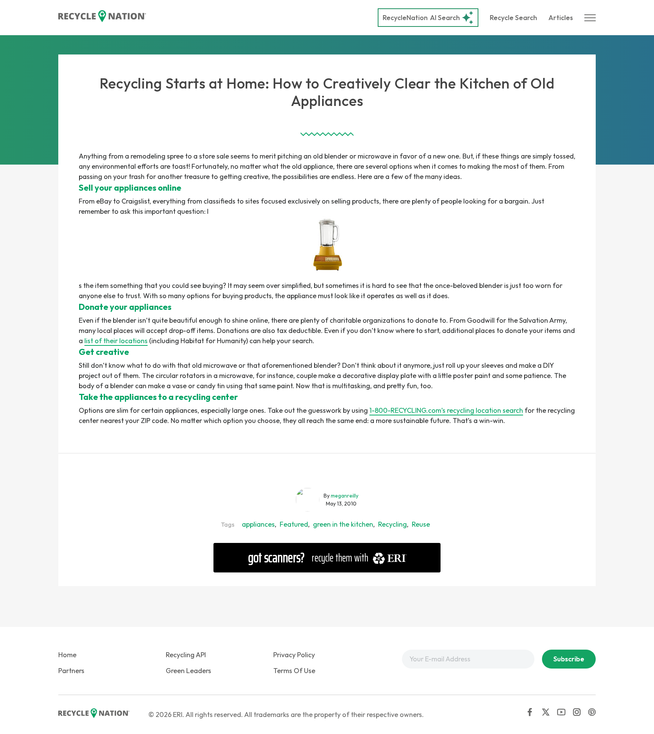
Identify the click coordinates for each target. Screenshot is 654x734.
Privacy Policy (294, 654)
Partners (71, 670)
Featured (294, 524)
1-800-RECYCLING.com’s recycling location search (446, 410)
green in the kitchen (343, 524)
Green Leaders (188, 670)
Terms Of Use (294, 670)
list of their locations (116, 340)
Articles (560, 17)
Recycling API (186, 654)
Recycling (392, 524)
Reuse (421, 524)
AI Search (421, 17)
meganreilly (344, 495)
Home (67, 654)
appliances (258, 524)
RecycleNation (405, 17)
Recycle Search (513, 17)
